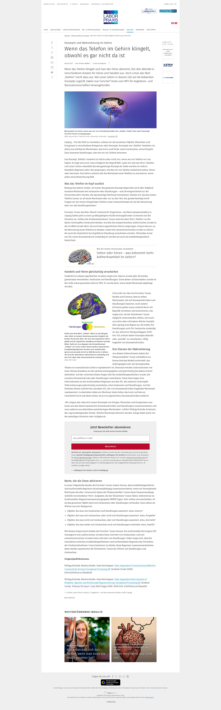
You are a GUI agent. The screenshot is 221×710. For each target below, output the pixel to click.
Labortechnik (55, 30)
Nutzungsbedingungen (83, 458)
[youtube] (119, 676)
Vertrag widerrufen (156, 688)
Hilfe (96, 688)
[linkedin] (52, 57)
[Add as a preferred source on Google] (110, 682)
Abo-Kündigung (103, 688)
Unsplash (111, 136)
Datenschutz (76, 688)
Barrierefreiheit (86, 688)
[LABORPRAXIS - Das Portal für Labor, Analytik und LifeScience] (46, 29)
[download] (52, 72)
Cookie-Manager (58, 688)
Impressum (134, 688)
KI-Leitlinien (142, 688)
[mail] (52, 62)
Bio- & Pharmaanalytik (91, 30)
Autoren (165, 688)
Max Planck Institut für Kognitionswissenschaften (168, 52)
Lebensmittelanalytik (71, 30)
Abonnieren (110, 446)
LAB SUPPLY (151, 30)
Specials (130, 30)
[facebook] (52, 42)
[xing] (52, 52)
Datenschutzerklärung (136, 458)
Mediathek (140, 30)
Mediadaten (126, 688)
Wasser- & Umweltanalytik (113, 30)
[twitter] (52, 47)
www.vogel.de (149, 697)
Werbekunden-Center (115, 688)
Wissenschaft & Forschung (80, 35)
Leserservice (68, 688)
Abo (148, 688)
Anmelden (168, 4)
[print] (52, 67)
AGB (93, 688)
